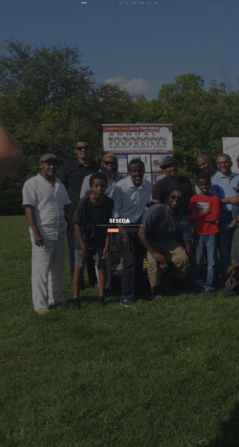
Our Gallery (141, 2)
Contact (156, 2)
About (126, 2)
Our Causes (133, 2)
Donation (149, 2)
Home (120, 2)
